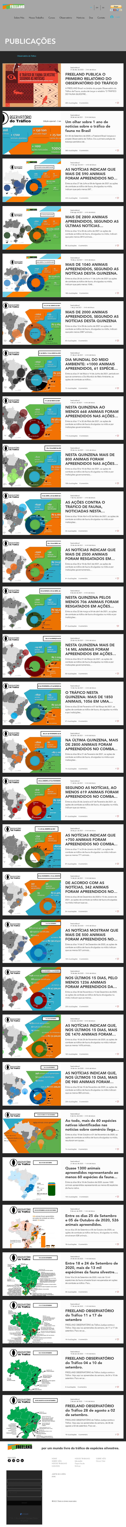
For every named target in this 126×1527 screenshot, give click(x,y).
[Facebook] (9, 1460)
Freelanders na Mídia (60, 56)
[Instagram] (13, 1460)
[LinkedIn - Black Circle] (22, 1460)
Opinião (44, 56)
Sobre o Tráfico (80, 56)
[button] (116, 8)
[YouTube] (17, 1460)
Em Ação (94, 56)
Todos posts (7, 56)
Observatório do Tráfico (26, 56)
